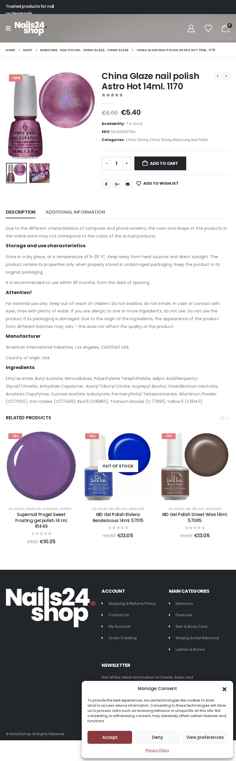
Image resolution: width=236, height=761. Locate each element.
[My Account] (190, 28)
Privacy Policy (157, 750)
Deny (157, 737)
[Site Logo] (31, 28)
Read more (122, 495)
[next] (226, 76)
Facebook (106, 184)
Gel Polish (16, 509)
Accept (110, 737)
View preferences (205, 737)
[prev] (218, 76)
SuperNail (50, 509)
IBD (111, 509)
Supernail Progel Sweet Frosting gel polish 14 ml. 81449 (41, 520)
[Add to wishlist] (67, 439)
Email (127, 184)
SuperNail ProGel (73, 509)
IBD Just (121, 509)
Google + (117, 184)
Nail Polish (199, 139)
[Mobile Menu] (10, 28)
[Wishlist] (208, 28)
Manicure (181, 139)
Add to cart (164, 163)
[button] (224, 689)
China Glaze (136, 139)
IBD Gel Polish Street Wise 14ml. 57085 (194, 517)
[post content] (41, 466)
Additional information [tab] (75, 212)
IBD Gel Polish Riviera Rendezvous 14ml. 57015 (118, 517)
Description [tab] (20, 212)
